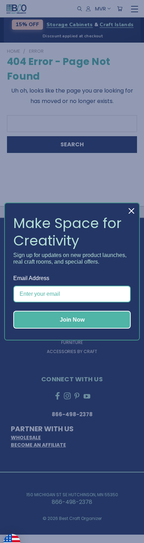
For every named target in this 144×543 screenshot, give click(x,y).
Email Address (31, 278)
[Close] (131, 211)
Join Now (72, 320)
